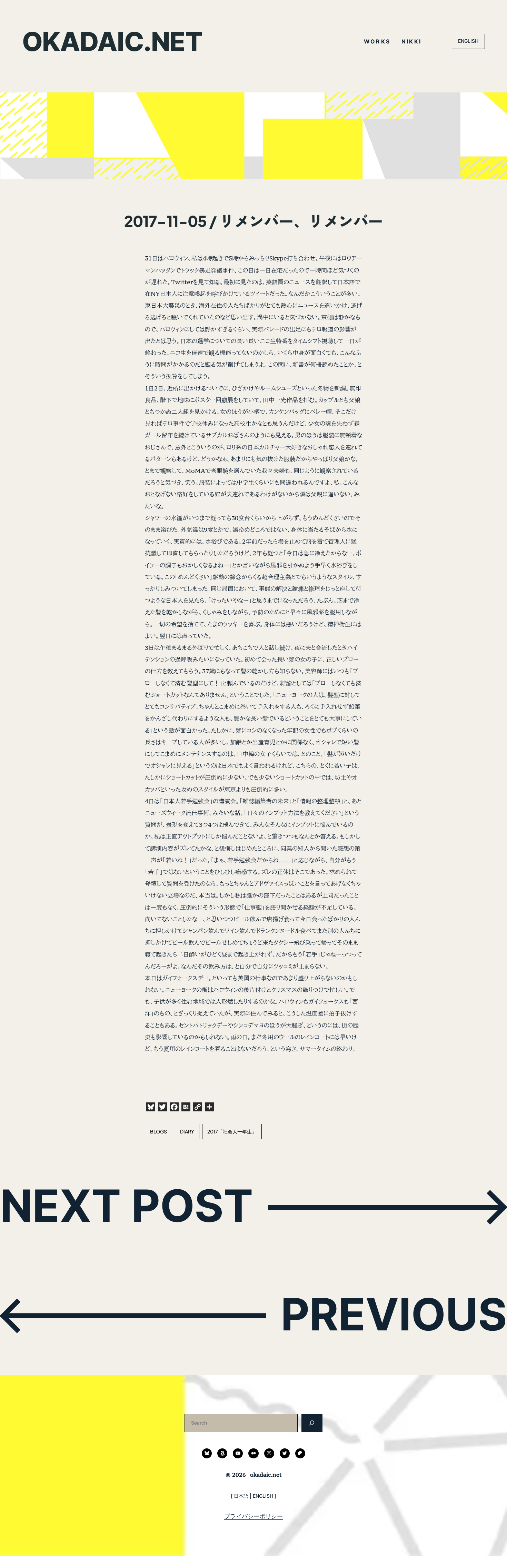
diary (187, 1131)
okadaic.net (112, 41)
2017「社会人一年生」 (232, 1131)
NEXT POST (126, 1205)
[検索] (311, 1423)
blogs (158, 1131)
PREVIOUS (394, 1314)
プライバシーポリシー (253, 1516)
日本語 (241, 1496)
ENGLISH (468, 41)
